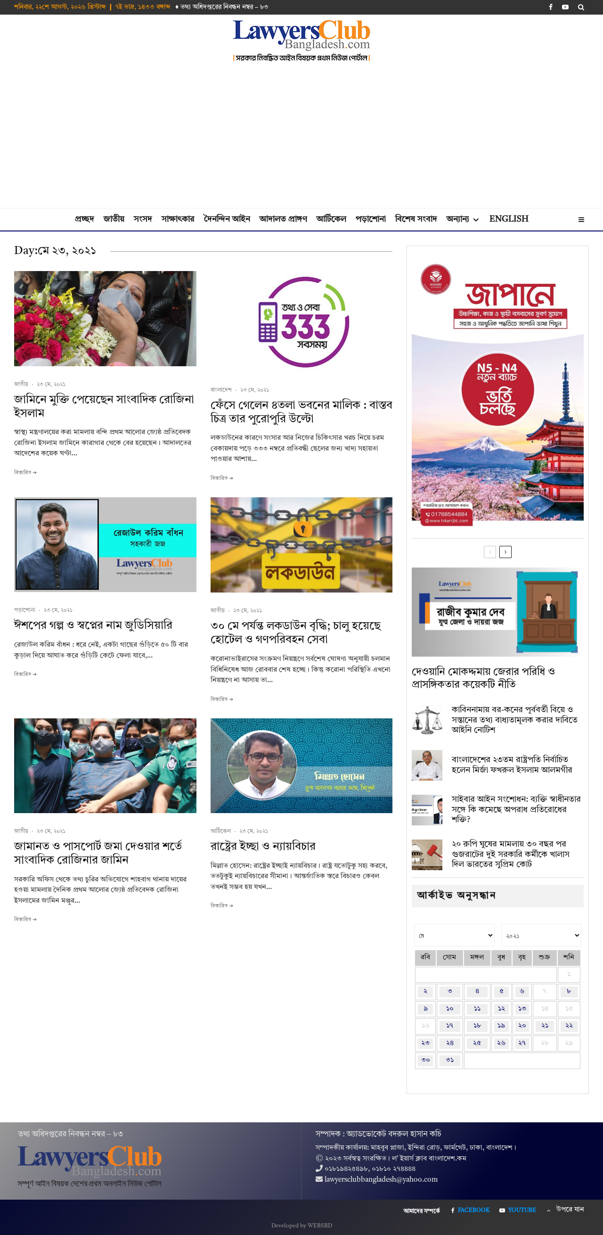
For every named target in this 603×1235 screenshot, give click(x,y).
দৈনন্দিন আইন (227, 219)
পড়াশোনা (371, 219)
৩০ (425, 1060)
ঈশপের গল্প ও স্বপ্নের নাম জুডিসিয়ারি (93, 626)
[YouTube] (565, 7)
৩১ (450, 1060)
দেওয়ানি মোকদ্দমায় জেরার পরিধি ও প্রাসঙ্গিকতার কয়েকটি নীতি (483, 678)
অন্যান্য (458, 219)
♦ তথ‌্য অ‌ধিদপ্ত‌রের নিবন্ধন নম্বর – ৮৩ (222, 7)
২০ (522, 1025)
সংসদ (143, 219)
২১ (544, 1025)
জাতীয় (114, 219)
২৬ (501, 1043)
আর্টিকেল (331, 219)
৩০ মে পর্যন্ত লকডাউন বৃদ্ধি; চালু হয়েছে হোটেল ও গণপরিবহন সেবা (296, 633)
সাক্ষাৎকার (178, 219)
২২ (569, 1025)
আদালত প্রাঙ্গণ (283, 219)
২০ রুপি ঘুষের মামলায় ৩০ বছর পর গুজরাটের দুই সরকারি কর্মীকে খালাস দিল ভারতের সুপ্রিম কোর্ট (511, 854)
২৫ (477, 1043)
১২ (501, 1009)
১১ (477, 1009)
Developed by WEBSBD (301, 1226)
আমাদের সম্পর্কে (422, 1211)
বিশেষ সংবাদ (416, 219)
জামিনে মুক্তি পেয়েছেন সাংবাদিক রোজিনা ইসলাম (104, 407)
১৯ (501, 1025)
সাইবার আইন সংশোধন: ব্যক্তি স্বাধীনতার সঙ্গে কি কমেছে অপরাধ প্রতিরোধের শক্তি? (516, 809)
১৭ (449, 1025)
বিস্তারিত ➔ (25, 473)
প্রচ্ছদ (84, 219)
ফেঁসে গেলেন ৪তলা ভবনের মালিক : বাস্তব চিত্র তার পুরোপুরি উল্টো (301, 412)
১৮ (477, 1025)
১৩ (522, 1009)
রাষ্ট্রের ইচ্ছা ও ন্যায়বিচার (263, 847)
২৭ (522, 1043)
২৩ (425, 1043)
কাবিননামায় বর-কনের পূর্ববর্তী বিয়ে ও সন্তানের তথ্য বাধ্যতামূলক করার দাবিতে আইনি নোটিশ (515, 720)
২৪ (450, 1043)
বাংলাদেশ (221, 390)
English (509, 219)
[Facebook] (550, 7)
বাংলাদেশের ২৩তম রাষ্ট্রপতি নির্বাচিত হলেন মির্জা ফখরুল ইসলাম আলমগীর (512, 765)
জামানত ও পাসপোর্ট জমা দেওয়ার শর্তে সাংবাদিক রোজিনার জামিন (98, 853)
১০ (450, 1009)
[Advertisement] (301, 137)
